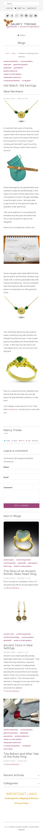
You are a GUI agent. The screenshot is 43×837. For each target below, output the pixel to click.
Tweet (8, 441)
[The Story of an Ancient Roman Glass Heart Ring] (21, 539)
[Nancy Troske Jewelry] (21, 25)
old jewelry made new (12, 77)
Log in (9, 8)
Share (15, 441)
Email (36, 441)
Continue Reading (11, 588)
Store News (8, 749)
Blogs (21, 42)
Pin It (22, 441)
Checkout (32, 8)
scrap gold (26, 80)
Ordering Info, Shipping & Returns (21, 798)
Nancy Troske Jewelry (19, 827)
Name (7, 467)
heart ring (7, 566)
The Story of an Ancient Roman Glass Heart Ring (20, 572)
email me (13, 409)
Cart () (20, 8)
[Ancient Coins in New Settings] (21, 613)
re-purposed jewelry (12, 80)
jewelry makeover (11, 71)
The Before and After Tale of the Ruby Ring (21, 755)
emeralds (7, 64)
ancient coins (9, 634)
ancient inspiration (11, 61)
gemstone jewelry (20, 64)
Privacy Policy (21, 803)
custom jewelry (26, 61)
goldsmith (7, 68)
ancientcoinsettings (11, 637)
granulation (18, 68)
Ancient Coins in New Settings (18, 647)
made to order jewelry (12, 74)
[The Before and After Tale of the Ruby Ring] (21, 713)
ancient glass (9, 560)
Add (29, 441)
